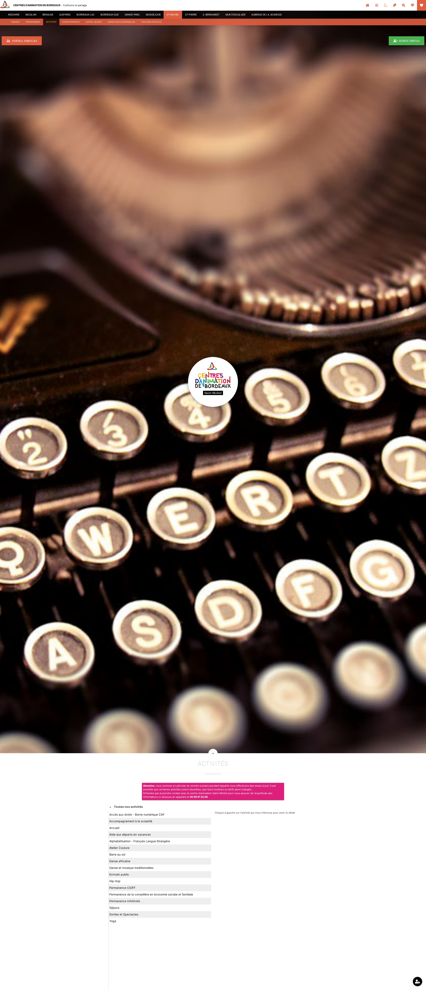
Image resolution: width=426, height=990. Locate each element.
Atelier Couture (119, 848)
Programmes (33, 22)
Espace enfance (71, 22)
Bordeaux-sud (110, 14)
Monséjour (153, 14)
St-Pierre (191, 14)
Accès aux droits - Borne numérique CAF (137, 814)
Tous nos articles (151, 22)
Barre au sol (117, 854)
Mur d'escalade (235, 14)
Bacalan (30, 14)
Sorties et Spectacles (123, 914)
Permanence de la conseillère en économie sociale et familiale (151, 894)
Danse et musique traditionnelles (131, 868)
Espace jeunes (94, 22)
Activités (51, 22)
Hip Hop (114, 881)
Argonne (13, 14)
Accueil (114, 828)
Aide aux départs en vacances (130, 834)
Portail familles (21, 41)
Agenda (15, 22)
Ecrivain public (119, 874)
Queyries (65, 14)
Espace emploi (406, 41)
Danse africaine (119, 861)
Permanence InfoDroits (124, 901)
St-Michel (173, 14)
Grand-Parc (132, 14)
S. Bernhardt (211, 14)
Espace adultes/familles (121, 22)
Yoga (112, 921)
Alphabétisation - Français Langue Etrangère (139, 841)
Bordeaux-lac (86, 14)
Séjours (114, 907)
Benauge (47, 14)
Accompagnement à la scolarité (130, 821)
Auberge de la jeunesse (266, 14)
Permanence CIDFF (122, 887)
